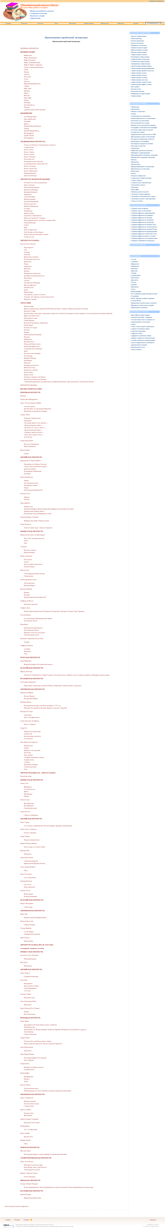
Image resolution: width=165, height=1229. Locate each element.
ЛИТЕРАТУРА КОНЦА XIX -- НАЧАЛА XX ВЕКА (38, 773)
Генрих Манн (24, 1038)
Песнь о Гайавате (30, 724)
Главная (8, 23)
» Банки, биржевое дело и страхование (142, 118)
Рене (25, 543)
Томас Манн (24, 1021)
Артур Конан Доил (26, 857)
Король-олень (28, 375)
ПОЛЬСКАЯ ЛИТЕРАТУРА (30, 657)
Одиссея (27, 74)
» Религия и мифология (138, 176)
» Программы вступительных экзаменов (143, 303)
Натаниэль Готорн (26, 711)
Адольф (26, 642)
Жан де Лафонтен (30, 285)
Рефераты (121, 23)
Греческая (27, 76)
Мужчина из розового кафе (33, 1165)
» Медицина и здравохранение (140, 153)
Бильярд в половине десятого (34, 1067)
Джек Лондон (25, 937)
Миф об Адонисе (30, 60)
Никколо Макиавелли (31, 206)
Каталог (40, 23)
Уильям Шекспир (30, 223)
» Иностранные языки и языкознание (142, 137)
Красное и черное (30, 550)
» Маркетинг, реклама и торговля (141, 150)
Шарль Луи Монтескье (31, 316)
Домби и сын (28, 506)
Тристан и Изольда (30, 175)
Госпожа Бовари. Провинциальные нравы (38, 618)
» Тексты (133, 282)
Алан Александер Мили (28, 1001)
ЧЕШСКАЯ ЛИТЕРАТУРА (29, 1147)
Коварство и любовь (31, 370)
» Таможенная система (137, 185)
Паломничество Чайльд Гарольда (35, 464)
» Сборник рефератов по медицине (141, 215)
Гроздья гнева (28, 1113)
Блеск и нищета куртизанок (33, 564)
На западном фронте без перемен (35, 1058)
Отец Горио (28, 559)
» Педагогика (134, 162)
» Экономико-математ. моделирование (142, 199)
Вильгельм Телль (29, 367)
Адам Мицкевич (25, 661)
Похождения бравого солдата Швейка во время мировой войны (45, 1154)
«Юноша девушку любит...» (33, 425)
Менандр (27, 102)
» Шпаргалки (134, 264)
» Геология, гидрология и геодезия (141, 130)
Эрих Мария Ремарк (27, 1054)
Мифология (28, 55)
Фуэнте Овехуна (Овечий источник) (36, 234)
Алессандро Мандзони (28, 682)
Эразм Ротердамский (31, 201)
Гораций (27, 252)
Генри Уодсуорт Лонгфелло (29, 721)
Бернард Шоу (25, 850)
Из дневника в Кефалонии (32, 471)
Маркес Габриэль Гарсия (28, 1173)
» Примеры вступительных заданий (142, 305)
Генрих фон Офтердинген (29, 399)
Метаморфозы (29, 133)
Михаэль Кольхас (30, 446)
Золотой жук (28, 738)
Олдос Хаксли (25, 973)
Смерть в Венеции (30, 1034)
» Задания (133, 285)
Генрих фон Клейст (26, 440)
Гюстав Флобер (25, 615)
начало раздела (10, 1206)
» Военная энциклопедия (138, 52)
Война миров (28, 894)
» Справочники (135, 275)
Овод (25, 870)
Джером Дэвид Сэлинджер (29, 1119)
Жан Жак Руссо (29, 342)
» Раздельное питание (137, 91)
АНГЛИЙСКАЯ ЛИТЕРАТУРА (31, 457)
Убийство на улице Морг (32, 731)
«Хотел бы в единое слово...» (33, 435)
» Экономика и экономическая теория (142, 196)
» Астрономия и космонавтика (140, 116)
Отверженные (28, 576)
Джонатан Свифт (30, 311)
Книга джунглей (29, 887)
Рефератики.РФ (154, 1226)
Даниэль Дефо (29, 306)
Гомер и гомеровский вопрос (34, 67)
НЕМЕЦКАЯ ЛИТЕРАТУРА (30, 392)
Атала (26, 540)
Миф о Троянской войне (32, 62)
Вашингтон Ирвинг (26, 692)
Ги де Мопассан (29, 789)
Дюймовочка (28, 745)
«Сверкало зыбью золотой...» (34, 432)
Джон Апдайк (25, 1133)
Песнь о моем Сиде (30, 168)
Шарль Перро (28, 292)
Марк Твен (24, 914)
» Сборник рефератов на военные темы (143, 224)
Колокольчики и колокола (32, 736)
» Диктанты (134, 280)
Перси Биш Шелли (26, 477)
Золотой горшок (29, 406)
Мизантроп (28, 278)
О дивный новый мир (31, 976)
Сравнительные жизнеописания (34, 109)
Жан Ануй (23, 962)
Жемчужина (28, 1115)
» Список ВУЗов (135, 301)
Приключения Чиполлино (32, 1198)
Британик (27, 268)
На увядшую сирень (31, 485)
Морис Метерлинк (26, 903)
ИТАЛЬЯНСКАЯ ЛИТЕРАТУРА (31, 678)
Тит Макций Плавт (30, 116)
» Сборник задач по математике (140, 211)
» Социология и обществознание (140, 178)
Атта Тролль (28, 437)
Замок (26, 1081)
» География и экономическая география (143, 127)
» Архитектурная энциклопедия (140, 66)
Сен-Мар (27, 649)
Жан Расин (27, 261)
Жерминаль (28, 787)
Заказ (56, 23)
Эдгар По (23, 728)
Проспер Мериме (26, 589)
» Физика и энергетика (137, 111)
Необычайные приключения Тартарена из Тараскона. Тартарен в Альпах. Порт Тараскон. (54, 611)
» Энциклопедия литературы (139, 59)
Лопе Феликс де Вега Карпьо (34, 232)
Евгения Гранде (29, 566)
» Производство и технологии (139, 169)
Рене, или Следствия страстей (34, 538)
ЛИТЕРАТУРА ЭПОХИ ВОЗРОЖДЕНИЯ (35, 179)
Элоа (25, 654)
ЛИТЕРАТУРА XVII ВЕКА (29, 240)
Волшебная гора (29, 1027)
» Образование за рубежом (138, 307)
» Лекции (133, 273)
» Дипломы (134, 271)
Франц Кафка (24, 1073)
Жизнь (26, 791)
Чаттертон (27, 651)
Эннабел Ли (28, 734)
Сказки (26, 453)
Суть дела (27, 990)
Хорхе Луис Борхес (27, 1161)
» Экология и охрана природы (140, 194)
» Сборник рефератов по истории (141, 218)
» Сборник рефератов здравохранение (142, 213)
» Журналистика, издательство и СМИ (143, 134)
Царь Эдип (27, 88)
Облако (26, 480)
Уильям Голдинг (25, 994)
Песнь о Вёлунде (29, 157)
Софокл (26, 86)
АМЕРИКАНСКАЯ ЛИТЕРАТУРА (32, 689)
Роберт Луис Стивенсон (28, 829)
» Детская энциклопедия (138, 36)
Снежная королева (30, 767)
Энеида (26, 128)
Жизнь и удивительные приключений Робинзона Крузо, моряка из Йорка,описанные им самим (56, 309)
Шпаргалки (105, 23)
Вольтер (27, 330)
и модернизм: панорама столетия (32, 948)
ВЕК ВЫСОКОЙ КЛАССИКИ (31, 389)
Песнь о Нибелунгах (31, 171)
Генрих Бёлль (24, 1063)
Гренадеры (27, 420)
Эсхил (26, 79)
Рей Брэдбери (24, 1126)
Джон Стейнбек (25, 1109)
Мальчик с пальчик (30, 299)
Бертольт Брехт (25, 1085)
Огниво (26, 748)
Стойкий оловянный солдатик (34, 757)
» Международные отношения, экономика (144, 155)
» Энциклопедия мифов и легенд (140, 84)
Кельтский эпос (29, 159)
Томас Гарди (24, 822)
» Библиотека (134, 266)
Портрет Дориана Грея (31, 840)
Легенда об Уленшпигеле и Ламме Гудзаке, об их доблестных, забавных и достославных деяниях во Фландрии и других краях (67, 675)
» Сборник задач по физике (139, 208)
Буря (25, 227)
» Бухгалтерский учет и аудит (140, 123)
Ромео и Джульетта (30, 230)
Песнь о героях (29, 154)
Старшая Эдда (29, 147)
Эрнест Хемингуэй (26, 1098)
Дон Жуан (27, 473)
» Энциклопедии (135, 96)
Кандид (26, 332)
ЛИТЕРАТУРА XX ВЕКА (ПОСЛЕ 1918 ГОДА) (36, 945)
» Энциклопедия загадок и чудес (140, 82)
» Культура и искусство (138, 146)
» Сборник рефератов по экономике (142, 220)
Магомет (27, 337)
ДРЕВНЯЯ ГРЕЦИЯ (27, 52)
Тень (25, 769)
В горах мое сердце (30, 327)
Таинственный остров (31, 635)
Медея (26, 93)
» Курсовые (134, 268)
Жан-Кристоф (28, 803)
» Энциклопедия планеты (138, 55)
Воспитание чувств (30, 621)
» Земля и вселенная (136, 43)
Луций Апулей (29, 135)
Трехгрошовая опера (31, 1088)
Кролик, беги (28, 1137)
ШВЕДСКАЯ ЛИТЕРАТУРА (30, 1180)
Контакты (153, 1220)
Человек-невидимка (30, 896)
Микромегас (28, 339)
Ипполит (27, 95)
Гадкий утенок (29, 760)
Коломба (27, 595)
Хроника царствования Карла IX (35, 597)
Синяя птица (28, 907)
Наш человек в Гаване (31, 986)
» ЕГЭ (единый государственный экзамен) (144, 294)
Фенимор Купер (25, 702)
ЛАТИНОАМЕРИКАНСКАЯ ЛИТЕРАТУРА (35, 1158)
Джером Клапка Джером (28, 843)
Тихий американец (30, 988)
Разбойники (28, 360)
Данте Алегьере (29, 185)
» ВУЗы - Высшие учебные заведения (142, 298)
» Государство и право (137, 132)
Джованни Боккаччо (31, 192)
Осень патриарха (30, 1176)
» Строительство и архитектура (140, 183)
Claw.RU (156, 1224)
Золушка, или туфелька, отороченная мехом (39, 297)
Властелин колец (29, 1014)
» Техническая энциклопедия (140, 61)
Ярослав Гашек (25, 1151)
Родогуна (27, 254)
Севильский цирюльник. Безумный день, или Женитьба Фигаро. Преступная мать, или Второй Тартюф (58, 382)
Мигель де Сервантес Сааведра (34, 218)
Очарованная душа (30, 808)
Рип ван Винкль (29, 696)
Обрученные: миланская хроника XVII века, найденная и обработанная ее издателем (52, 685)
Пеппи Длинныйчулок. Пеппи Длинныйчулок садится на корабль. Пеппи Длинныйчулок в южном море (58, 1187)
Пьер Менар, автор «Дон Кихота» (35, 1167)
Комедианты (28, 983)
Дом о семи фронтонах (31, 717)
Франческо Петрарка (31, 190)
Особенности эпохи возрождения (35, 182)
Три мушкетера (29, 583)
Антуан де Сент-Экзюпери (29, 955)
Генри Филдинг (29, 320)
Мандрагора (28, 211)
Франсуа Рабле (29, 213)
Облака (26, 100)
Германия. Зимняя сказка (32, 418)
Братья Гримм (25, 450)
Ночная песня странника (32, 353)
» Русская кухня (135, 89)
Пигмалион (27, 854)
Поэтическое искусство (32, 259)
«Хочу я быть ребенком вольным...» (36, 466)
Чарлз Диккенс (25, 503)
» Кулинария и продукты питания (141, 144)
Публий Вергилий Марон (32, 126)
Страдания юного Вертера (33, 349)
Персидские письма (30, 318)
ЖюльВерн (24, 624)
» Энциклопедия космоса (138, 73)
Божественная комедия (31, 187)
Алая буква (27, 715)
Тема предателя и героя (32, 1169)
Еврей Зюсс (28, 1050)
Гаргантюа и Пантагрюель (33, 215)
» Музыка (133, 160)
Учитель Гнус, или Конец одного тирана (37, 1041)
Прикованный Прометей (32, 84)
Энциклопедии (88, 23)
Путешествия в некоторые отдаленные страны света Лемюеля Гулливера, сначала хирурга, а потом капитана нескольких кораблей (68, 313)
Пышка (26, 796)
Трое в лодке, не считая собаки (34, 847)
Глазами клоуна (29, 1069)
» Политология (135, 164)
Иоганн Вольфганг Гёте (32, 346)
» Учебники (134, 262)
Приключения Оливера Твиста (34, 511)
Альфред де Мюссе (26, 601)
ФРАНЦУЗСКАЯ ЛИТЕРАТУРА (31, 531)
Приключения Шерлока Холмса (34, 863)
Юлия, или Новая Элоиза (32, 344)
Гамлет (26, 225)
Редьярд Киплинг (26, 881)
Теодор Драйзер (25, 928)
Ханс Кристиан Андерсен (29, 742)
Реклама (17, 1220)
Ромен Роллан (25, 800)
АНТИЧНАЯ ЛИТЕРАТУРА (29, 48)
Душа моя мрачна (30, 469)
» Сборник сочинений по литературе (142, 241)
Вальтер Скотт (25, 493)
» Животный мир (136, 38)
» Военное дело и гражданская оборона (143, 125)
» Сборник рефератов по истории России (143, 229)
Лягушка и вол (29, 287)
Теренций (27, 121)
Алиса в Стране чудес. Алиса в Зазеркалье (38, 528)
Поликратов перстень (31, 365)
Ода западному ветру (31, 483)
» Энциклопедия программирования (142, 68)
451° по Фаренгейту (31, 1129)
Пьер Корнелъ (28, 247)
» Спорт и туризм (136, 180)
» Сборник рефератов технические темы (143, 234)
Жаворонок (28, 966)
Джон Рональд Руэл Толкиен (29, 1008)
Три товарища (29, 1060)
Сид (25, 250)
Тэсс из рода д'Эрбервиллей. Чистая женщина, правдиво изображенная (48, 826)
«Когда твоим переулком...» (33, 430)
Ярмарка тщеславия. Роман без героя (36, 521)
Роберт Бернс (28, 325)
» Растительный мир (137, 41)
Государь (27, 208)
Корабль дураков (29, 199)
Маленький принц (30, 959)
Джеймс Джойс (25, 1140)
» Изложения (134, 278)
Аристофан (28, 98)
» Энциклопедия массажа (138, 75)
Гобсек (26, 562)
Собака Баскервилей (31, 861)
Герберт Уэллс (25, 890)
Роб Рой (26, 499)
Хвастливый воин (30, 119)
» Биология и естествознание (139, 121)
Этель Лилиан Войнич (27, 867)
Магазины (72, 23)
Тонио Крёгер (28, 1032)
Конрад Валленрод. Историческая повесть (38, 664)
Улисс (26, 1144)
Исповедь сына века (30, 604)
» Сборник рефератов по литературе (142, 222)
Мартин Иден (28, 941)
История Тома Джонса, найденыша (36, 323)
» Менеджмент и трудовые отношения (142, 157)
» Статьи (133, 259)
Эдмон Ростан (25, 811)
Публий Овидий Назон (31, 131)
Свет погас (27, 884)
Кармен (26, 592)
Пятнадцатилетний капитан (33, 628)
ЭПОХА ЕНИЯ (25, 303)
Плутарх (27, 107)
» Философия (134, 189)
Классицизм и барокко (28, 244)
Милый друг (28, 794)
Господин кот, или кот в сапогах (35, 294)
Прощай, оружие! (30, 1101)
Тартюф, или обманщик (32, 283)
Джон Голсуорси (26, 874)
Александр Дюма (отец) (28, 579)
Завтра (26, 488)
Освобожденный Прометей (33, 490)
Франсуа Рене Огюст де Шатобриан (32, 535)
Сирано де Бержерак (31, 815)
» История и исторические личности (142, 139)
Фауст (26, 351)
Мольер (26, 271)
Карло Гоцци (28, 372)
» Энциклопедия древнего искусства (142, 71)
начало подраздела (22, 1206)
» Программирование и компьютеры (142, 166)
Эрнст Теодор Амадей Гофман (30, 403)
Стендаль (23, 546)
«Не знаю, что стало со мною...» (35, 427)
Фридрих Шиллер (30, 358)
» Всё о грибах (134, 87)
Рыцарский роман (30, 173)
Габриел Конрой (29, 925)
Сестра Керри (28, 932)
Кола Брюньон (29, 806)
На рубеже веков (26, 776)
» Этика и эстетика (136, 201)
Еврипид (27, 91)
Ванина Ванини (29, 552)
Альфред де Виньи (26, 645)
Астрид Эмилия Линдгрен (29, 1184)
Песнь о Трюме (29, 152)
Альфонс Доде (25, 608)
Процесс (27, 1079)
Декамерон (27, 194)
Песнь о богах (28, 149)
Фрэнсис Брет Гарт (26, 921)
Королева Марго (29, 585)
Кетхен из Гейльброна (31, 444)
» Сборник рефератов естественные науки (144, 238)
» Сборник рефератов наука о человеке (143, 236)
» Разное (133, 173)
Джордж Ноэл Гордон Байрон (30, 460)
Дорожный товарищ (31, 764)
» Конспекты (134, 287)
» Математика (135, 109)
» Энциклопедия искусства (139, 80)
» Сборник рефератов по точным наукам (143, 227)
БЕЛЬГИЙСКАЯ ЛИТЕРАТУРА (31, 668)
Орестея (26, 81)
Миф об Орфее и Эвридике (33, 65)
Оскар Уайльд (25, 836)
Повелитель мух (29, 997)
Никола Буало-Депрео (31, 257)
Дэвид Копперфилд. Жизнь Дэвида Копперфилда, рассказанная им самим (48, 509)
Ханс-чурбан (28, 755)
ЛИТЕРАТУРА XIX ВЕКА (28, 385)
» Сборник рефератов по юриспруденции (143, 231)
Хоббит (26, 1012)
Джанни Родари (25, 1194)
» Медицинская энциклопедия (140, 94)
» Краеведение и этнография (139, 141)
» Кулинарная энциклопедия (139, 57)
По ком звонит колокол (31, 1104)
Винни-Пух (28, 1005)
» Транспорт (134, 187)
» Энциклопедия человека (138, 77)
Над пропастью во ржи (31, 1122)
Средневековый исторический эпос (36, 164)
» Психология (134, 171)
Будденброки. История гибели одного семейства (40, 1025)
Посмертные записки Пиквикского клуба (37, 513)
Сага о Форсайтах (30, 877)
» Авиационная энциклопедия (140, 64)
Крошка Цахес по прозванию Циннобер (37, 409)
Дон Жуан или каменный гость (34, 276)
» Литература (134, 107)
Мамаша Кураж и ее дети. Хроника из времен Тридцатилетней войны (47, 1091)
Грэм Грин (23, 980)
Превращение (28, 1076)
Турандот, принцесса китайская (34, 377)
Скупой (26, 280)
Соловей (27, 762)
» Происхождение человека (139, 50)
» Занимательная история (138, 48)
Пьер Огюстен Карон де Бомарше (35, 379)
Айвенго (27, 497)
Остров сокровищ (30, 833)
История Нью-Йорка (31, 698)
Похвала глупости (30, 204)
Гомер (26, 69)
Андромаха (28, 266)
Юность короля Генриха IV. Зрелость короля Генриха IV (43, 1043)
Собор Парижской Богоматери (34, 573)
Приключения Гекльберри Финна (35, 917)
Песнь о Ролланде (30, 166)
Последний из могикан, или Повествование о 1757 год (42, 705)
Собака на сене (29, 237)
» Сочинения (134, 296)
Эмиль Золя (24, 783)
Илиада (26, 72)
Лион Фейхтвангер (26, 1047)
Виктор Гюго (24, 570)
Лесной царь (28, 356)
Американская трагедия (32, 934)
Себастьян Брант (29, 197)
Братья (26, 124)
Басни (26, 290)
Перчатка (27, 363)
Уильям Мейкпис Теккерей (29, 517)
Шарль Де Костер (26, 671)
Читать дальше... (136, 349)
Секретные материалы (156, 1)
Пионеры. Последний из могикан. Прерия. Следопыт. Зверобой (45, 708)
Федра (26, 264)
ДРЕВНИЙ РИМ (26, 113)
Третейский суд (29, 105)
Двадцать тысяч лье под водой (34, 632)
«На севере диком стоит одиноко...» (36, 423)
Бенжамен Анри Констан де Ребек (31, 638)
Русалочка (27, 752)
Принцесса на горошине (32, 750)
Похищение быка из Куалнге (33, 161)
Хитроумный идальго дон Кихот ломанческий (39, 220)
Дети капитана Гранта (31, 630)
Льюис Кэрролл (25, 524)
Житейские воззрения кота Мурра (35, 411)
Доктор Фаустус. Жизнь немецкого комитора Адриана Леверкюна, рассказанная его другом (55, 1029)
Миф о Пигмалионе (30, 58)
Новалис (23, 396)
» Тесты (132, 289)
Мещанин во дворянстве (32, 273)
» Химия (133, 114)
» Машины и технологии (138, 45)
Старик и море (29, 1106)
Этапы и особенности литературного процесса (40, 145)
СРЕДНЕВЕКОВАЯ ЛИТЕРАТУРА (32, 141)
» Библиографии (135, 291)
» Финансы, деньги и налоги (139, 192)
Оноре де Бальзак (26, 556)
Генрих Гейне (25, 414)
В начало (24, 23)
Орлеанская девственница (32, 334)
